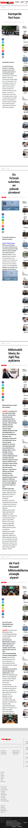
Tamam (20, 826)
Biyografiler (3, 809)
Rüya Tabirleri (4, 810)
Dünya (2, 773)
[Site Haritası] (16, 745)
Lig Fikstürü (3, 793)
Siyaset (8, 343)
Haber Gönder (16, 754)
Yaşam (8, 168)
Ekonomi (3, 775)
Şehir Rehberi (4, 799)
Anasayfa (3, 7)
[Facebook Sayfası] (1, 745)
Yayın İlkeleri (3, 752)
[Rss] (14, 745)
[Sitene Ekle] (19, 745)
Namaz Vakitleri (4, 789)
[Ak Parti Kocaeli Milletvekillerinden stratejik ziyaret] (10, 590)
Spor (2, 780)
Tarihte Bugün (4, 794)
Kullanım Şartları (16, 750)
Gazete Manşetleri (5, 800)
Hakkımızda (3, 750)
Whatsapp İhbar (16, 752)
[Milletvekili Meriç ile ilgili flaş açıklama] (10, 373)
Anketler (2, 807)
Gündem (17, 2)
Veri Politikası (4, 754)
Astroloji (2, 812)
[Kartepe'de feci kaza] (10, 30)
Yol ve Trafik (3, 788)
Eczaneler (3, 791)
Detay (14, 826)
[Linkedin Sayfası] (11, 745)
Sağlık (2, 778)
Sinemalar (3, 796)
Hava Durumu (4, 786)
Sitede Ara (3, 805)
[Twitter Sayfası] (4, 745)
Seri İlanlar (3, 797)
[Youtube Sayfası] (9, 745)
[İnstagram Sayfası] (6, 745)
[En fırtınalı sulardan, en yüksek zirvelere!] (10, 205)
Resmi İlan (3, 781)
